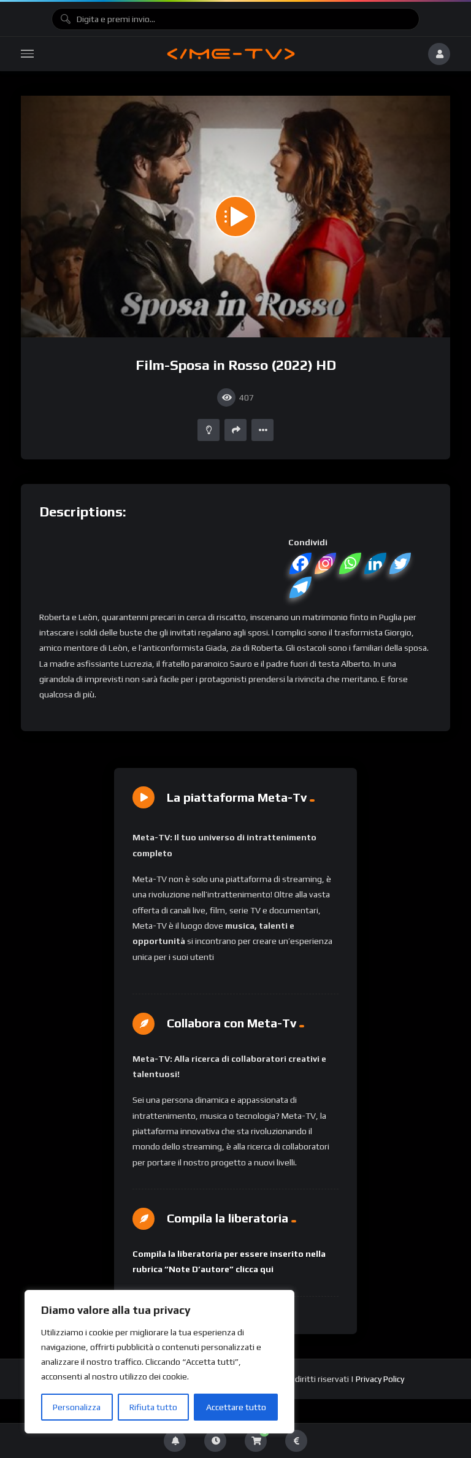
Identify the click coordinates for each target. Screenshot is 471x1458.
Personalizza (77, 1407)
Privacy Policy (380, 1379)
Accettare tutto (236, 1407)
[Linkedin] (375, 563)
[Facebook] (300, 563)
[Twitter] (400, 563)
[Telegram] (300, 587)
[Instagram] (326, 563)
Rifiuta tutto (153, 1407)
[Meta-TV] (230, 54)
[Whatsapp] (350, 563)
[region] (159, 1361)
